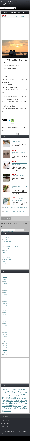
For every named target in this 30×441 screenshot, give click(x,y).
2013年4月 (5, 345)
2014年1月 (5, 325)
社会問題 (12, 406)
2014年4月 (5, 319)
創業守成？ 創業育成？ (6, 426)
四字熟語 (5, 16)
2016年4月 (5, 301)
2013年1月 (5, 352)
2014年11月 (5, 312)
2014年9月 (5, 314)
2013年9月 (5, 334)
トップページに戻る (6, 218)
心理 (15, 401)
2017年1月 (5, 285)
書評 (4, 261)
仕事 (11, 398)
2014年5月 (5, 316)
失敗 (22, 398)
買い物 (5, 411)
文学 (9, 403)
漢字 (16, 16)
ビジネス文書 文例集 (7, 241)
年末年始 (10, 401)
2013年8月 (5, 336)
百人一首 (5, 406)
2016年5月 (5, 299)
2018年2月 (5, 279)
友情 (19, 398)
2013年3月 (5, 347)
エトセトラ (21, 163)
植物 (17, 403)
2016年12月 (5, 288)
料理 (12, 403)
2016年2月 (5, 305)
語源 (16, 408)
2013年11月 (5, 330)
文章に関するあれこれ (7, 257)
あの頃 (4, 389)
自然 (25, 406)
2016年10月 (5, 290)
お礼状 (11, 389)
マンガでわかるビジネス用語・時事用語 (10, 246)
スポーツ (19, 389)
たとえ (14, 389)
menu (27, 1)
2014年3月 (5, 321)
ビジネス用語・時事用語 (7, 243)
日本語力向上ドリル (11, 16)
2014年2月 (5, 323)
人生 (23, 395)
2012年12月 (5, 354)
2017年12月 (5, 283)
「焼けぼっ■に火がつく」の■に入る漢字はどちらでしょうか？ (19, 168)
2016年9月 (5, 292)
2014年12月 (5, 310)
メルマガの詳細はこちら (7, 231)
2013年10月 (5, 332)
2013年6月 (5, 341)
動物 (16, 398)
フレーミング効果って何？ (6, 423)
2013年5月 (5, 343)
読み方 (20, 408)
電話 (8, 411)
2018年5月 (5, 274)
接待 (24, 401)
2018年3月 (5, 277)
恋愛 (21, 401)
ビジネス (7, 392)
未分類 (4, 263)
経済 (21, 406)
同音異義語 (14, 141)
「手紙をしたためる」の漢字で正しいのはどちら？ (14, 211)
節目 (19, 406)
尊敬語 (5, 401)
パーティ (24, 389)
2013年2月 (5, 350)
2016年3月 (5, 303)
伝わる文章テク (6, 248)
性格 (17, 401)
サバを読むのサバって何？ (6, 420)
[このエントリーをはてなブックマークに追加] (9, 120)
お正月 (8, 389)
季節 (22, 16)
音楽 (10, 411)
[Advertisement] (15, 29)
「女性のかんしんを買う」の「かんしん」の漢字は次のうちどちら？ (19, 192)
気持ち (21, 403)
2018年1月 (5, 281)
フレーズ (16, 392)
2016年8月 (5, 294)
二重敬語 (17, 395)
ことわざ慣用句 (15, 152)
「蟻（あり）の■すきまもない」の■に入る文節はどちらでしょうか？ (16, 208)
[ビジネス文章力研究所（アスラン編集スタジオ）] (7, 3)
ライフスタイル (9, 395)
